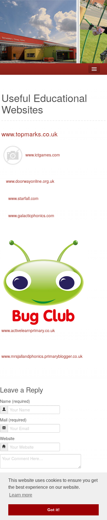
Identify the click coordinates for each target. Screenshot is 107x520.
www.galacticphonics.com (31, 215)
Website (7, 438)
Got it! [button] (53, 509)
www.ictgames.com (42, 155)
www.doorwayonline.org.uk (30, 181)
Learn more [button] (20, 494)
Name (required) (15, 401)
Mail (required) (13, 420)
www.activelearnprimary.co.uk (28, 330)
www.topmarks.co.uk (29, 133)
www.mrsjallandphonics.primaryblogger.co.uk (41, 356)
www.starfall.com (23, 198)
